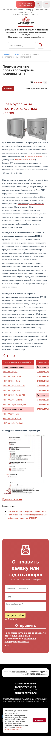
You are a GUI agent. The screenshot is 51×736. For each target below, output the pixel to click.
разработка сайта (19, 672)
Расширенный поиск (36, 88)
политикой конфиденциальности (20, 640)
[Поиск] (40, 45)
